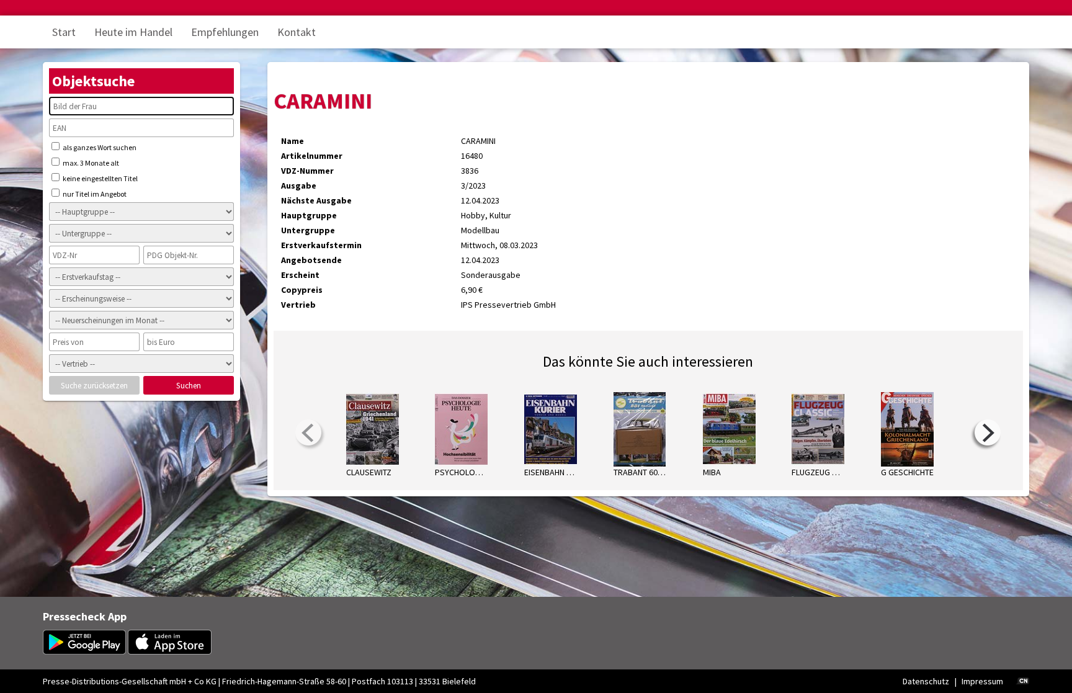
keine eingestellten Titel (99, 178)
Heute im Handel (133, 32)
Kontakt (296, 32)
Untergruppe (308, 230)
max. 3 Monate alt (90, 163)
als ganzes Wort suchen (98, 147)
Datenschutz (926, 681)
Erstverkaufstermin (321, 245)
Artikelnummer (311, 155)
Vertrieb (298, 304)
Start (64, 32)
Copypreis (302, 289)
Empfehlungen (225, 32)
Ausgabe (298, 185)
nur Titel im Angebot (94, 194)
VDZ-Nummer (307, 170)
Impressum (982, 681)
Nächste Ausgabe (316, 200)
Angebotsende (311, 260)
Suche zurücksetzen (94, 385)
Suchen (188, 385)
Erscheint (300, 274)
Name (292, 140)
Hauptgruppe (309, 215)
